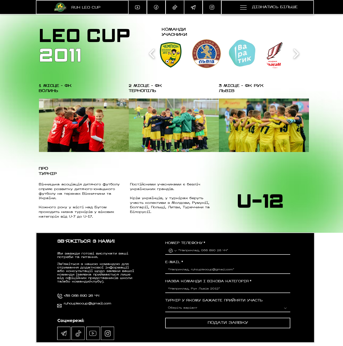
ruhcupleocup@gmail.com (87, 303)
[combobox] (227, 308)
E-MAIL (174, 262)
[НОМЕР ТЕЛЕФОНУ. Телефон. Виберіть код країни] (172, 251)
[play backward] (152, 53)
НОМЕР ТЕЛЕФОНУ (185, 243)
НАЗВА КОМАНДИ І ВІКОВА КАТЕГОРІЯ (208, 281)
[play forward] (296, 53)
